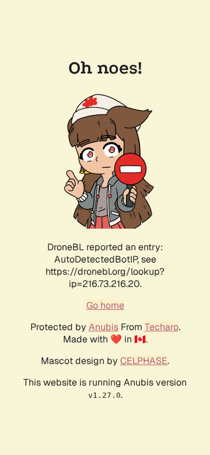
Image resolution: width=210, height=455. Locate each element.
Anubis (103, 327)
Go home (105, 305)
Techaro (161, 327)
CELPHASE (143, 361)
